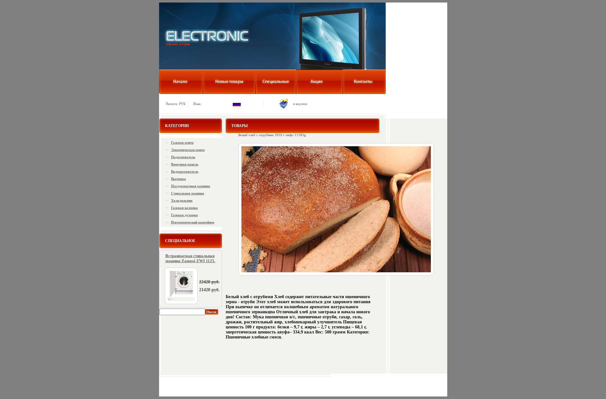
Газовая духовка (184, 215)
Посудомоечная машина (190, 186)
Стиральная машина (187, 193)
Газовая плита (182, 142)
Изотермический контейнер (192, 222)
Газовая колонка (184, 208)
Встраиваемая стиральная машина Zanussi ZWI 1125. (190, 258)
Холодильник (182, 200)
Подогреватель (183, 157)
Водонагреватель (185, 171)
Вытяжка (178, 179)
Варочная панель (185, 164)
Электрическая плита (188, 150)
